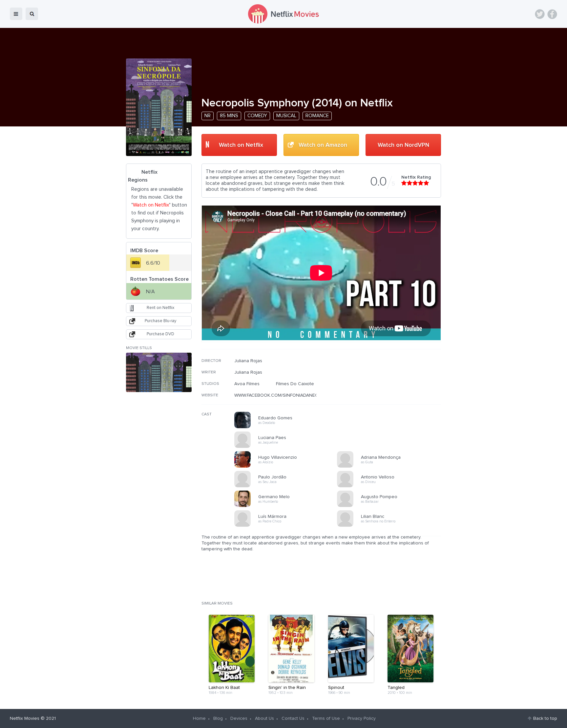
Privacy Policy (361, 718)
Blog (218, 718)
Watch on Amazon (323, 145)
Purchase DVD (160, 334)
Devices (238, 718)
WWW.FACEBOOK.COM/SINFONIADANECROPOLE (285, 395)
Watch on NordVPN (403, 145)
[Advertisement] (392, 400)
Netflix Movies (24, 718)
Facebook (552, 14)
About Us (264, 718)
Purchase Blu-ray (160, 321)
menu (16, 14)
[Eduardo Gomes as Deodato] (287, 427)
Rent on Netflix (160, 308)
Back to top (545, 718)
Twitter (540, 14)
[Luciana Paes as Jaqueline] (287, 447)
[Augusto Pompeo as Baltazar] (390, 506)
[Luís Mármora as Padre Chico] (287, 525)
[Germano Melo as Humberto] (287, 506)
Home (199, 718)
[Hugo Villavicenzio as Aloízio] (287, 466)
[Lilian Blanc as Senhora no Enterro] (390, 525)
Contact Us (293, 718)
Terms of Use (326, 718)
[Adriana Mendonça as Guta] (390, 466)
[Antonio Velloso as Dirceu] (390, 486)
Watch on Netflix (241, 145)
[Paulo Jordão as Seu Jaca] (287, 486)
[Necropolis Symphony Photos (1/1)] (159, 372)
